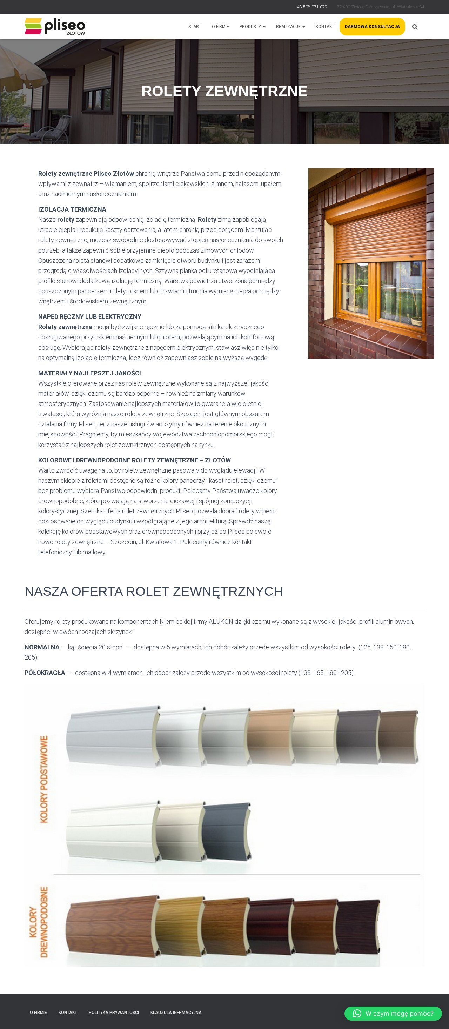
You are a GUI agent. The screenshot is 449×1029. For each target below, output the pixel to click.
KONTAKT (325, 26)
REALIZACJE (289, 26)
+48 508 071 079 (311, 7)
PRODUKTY (251, 26)
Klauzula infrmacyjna (176, 1012)
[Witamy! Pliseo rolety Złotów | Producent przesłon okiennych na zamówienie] (55, 26)
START (194, 26)
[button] (393, 1014)
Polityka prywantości (114, 1012)
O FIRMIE (220, 26)
